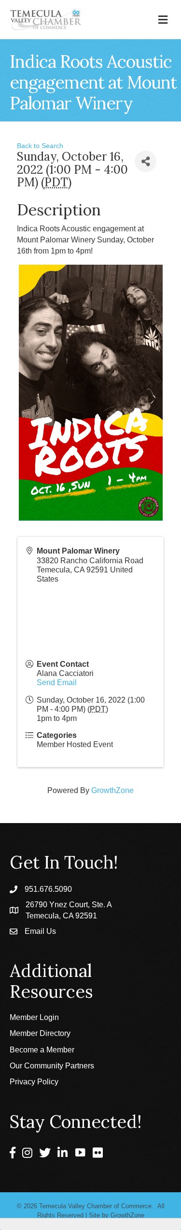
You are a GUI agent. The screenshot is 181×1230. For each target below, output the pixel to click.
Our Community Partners (52, 1066)
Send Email (57, 682)
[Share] (145, 161)
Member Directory (40, 1033)
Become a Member (42, 1050)
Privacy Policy (34, 1082)
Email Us (40, 931)
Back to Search (40, 146)
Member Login (34, 1017)
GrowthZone (112, 790)
